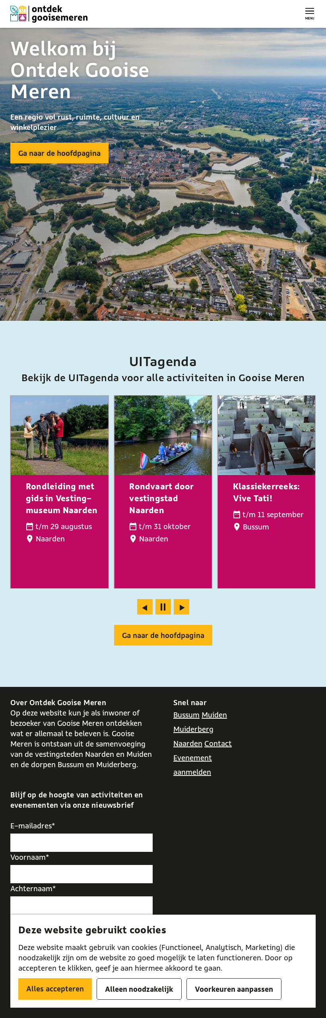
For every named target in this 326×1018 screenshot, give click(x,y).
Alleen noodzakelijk (139, 989)
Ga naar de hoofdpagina (59, 153)
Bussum (186, 715)
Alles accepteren (55, 988)
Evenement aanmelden (192, 764)
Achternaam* (33, 888)
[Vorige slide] (145, 607)
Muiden (214, 715)
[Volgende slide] (181, 607)
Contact (218, 743)
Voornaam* (29, 857)
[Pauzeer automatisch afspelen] (163, 607)
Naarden (187, 743)
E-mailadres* (32, 825)
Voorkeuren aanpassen (234, 989)
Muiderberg (193, 729)
